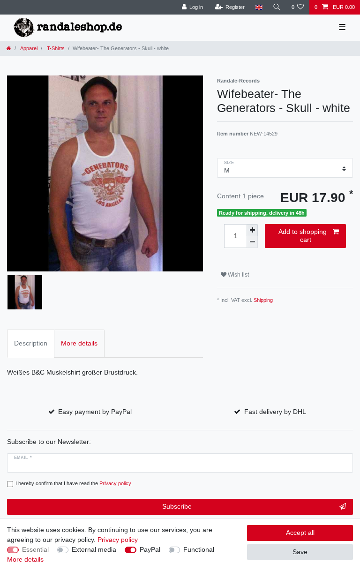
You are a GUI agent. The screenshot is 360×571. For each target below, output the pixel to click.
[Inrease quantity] (252, 230)
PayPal (150, 549)
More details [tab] (79, 343)
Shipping (263, 300)
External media (94, 549)
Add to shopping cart (302, 236)
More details (25, 559)
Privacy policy (118, 539)
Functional (198, 549)
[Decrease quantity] (252, 242)
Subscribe (177, 506)
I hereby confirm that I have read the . (73, 483)
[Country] (258, 7)
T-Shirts (55, 48)
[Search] (277, 7)
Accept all (300, 532)
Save (300, 552)
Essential (35, 549)
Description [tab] (30, 343)
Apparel (28, 48)
